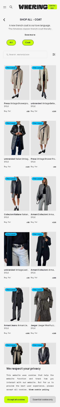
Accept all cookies (16, 399)
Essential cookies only (43, 399)
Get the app (52, 6)
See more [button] (30, 34)
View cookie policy (38, 389)
